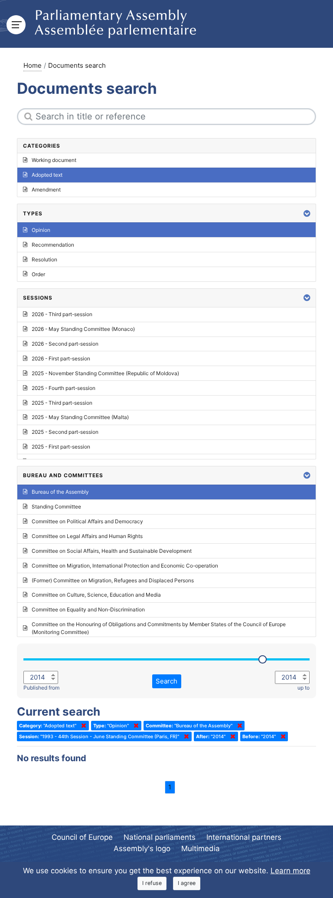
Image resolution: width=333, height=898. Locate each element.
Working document (54, 160)
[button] (307, 213)
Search (166, 681)
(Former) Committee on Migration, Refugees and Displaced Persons (113, 580)
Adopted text (47, 175)
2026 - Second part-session (65, 343)
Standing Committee (56, 506)
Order (38, 274)
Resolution (44, 259)
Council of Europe (82, 837)
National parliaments (160, 837)
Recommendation (53, 244)
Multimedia (200, 848)
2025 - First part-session (61, 446)
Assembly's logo (142, 848)
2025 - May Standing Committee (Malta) (80, 417)
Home (32, 65)
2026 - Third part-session (62, 314)
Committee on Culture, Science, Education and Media (96, 594)
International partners (243, 837)
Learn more (290, 870)
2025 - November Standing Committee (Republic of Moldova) (105, 373)
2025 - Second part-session (65, 432)
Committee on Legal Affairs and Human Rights (87, 536)
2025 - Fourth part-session (63, 388)
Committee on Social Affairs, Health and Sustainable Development (112, 551)
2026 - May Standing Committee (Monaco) (83, 329)
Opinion (41, 230)
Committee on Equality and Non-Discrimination (88, 609)
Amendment (46, 189)
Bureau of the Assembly (60, 492)
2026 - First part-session (61, 358)
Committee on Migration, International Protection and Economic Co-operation (125, 565)
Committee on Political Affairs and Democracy (87, 521)
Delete (82, 725)
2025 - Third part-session (62, 402)
